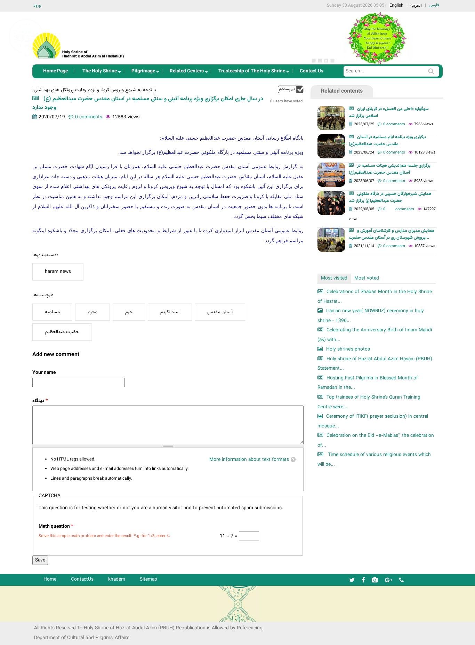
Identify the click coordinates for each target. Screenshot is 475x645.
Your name (44, 372)
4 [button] (332, 60)
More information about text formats (249, 459)
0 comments (88, 117)
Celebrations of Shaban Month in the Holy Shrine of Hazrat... (374, 296)
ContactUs (82, 579)
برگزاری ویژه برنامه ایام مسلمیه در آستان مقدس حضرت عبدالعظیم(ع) (387, 141)
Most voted (366, 278)
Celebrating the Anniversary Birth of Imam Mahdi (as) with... (374, 335)
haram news (58, 271)
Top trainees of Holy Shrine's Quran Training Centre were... (368, 402)
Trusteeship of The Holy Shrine (249, 73)
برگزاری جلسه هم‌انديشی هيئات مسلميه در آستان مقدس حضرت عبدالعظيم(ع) (389, 169)
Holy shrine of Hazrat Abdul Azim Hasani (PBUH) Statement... (374, 363)
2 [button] (320, 60)
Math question (56, 526)
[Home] (78, 36)
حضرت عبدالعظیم (62, 332)
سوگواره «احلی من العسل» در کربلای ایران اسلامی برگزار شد (389, 112)
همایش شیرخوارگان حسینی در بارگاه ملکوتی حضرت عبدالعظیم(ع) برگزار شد (390, 197)
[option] (377, 38)
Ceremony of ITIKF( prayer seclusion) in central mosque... (372, 421)
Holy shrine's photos (348, 349)
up (291, 89)
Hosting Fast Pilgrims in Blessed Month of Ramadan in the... (367, 383)
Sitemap (148, 579)
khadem (116, 579)
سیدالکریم (169, 312)
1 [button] (314, 60)
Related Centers (185, 73)
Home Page (55, 71)
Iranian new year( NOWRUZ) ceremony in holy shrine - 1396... (370, 315)
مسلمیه (52, 312)
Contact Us (311, 71)
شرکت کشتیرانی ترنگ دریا (24, 616)
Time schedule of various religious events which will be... (374, 459)
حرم (128, 312)
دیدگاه (40, 400)
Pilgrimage (141, 73)
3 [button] (326, 60)
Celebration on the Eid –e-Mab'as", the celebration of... (375, 440)
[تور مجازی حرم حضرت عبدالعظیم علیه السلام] (28, 57)
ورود (37, 5)
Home (49, 579)
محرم (92, 312)
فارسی (434, 5)
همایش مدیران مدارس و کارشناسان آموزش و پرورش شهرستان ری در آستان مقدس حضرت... (391, 234)
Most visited (334, 278)
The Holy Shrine (97, 73)
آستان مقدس (220, 312)
